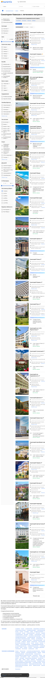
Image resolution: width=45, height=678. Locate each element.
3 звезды (17, 644)
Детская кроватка (8, 173)
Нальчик (29, 20)
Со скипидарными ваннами (20, 645)
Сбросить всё (19, 23)
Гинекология (35, 655)
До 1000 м (6, 200)
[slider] (1, 41)
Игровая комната (8, 167)
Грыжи (29, 656)
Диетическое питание (6, 152)
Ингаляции (6, 109)
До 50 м (5, 193)
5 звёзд (31, 631)
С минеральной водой (31, 630)
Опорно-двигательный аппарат (35, 663)
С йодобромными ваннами (33, 645)
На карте (25, 647)
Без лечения (24, 648)
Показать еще (34, 44)
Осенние (41, 642)
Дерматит (23, 652)
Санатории (4, 628)
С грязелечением (28, 628)
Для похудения (23, 656)
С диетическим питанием (20, 630)
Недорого (33, 638)
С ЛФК (36, 648)
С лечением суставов (36, 662)
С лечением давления (19, 653)
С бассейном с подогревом (38, 647)
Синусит (40, 655)
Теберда (33, 20)
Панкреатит (17, 652)
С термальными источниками (21, 635)
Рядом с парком (18, 640)
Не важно (5, 191)
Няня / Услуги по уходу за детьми (8, 170)
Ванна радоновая (8, 111)
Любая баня (7, 83)
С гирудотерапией (19, 634)
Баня (5, 85)
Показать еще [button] (4, 116)
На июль (36, 642)
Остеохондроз (39, 659)
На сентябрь (17, 641)
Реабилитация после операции (21, 665)
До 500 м (5, 198)
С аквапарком (18, 648)
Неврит (24, 659)
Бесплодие (22, 658)
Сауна (5, 88)
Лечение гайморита (19, 660)
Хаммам (6, 90)
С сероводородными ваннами (37, 644)
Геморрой (17, 656)
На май (32, 642)
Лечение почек (37, 653)
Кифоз (20, 659)
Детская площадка (8, 165)
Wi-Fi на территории (8, 155)
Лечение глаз (40, 658)
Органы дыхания (18, 666)
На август (30, 647)
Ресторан (6, 157)
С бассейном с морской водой (34, 635)
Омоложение (7, 113)
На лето (28, 642)
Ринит (16, 659)
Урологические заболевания (31, 658)
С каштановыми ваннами (25, 644)
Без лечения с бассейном (20, 642)
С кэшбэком (17, 628)
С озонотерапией (37, 634)
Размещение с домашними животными (6, 145)
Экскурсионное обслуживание (7, 149)
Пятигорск (24, 20)
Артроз (28, 659)
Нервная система (36, 665)
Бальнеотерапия (8, 105)
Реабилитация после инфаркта (21, 663)
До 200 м (5, 195)
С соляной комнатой (31, 637)
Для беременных (39, 638)
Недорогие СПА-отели (27, 640)
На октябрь (26, 631)
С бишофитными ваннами (20, 637)
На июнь (21, 631)
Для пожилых (39, 637)
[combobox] (25, 6)
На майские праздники (38, 631)
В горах (22, 628)
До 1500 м (6, 202)
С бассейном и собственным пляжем (22, 638)
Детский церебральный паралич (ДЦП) (23, 662)
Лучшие (16, 631)
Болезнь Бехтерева (29, 653)
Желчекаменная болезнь (31, 652)
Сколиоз (17, 658)
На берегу (31, 634)
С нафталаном (31, 648)
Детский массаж (7, 175)
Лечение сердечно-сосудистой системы (23, 655)
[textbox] (25, 6)
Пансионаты (17, 668)
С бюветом (23, 641)
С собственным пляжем (37, 640)
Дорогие (28, 641)
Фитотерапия (7, 107)
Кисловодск (18, 20)
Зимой (21, 647)
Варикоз (39, 652)
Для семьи (26, 634)
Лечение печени (34, 656)
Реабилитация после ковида (30, 660)
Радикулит (33, 659)
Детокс (30, 665)
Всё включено (34, 641)
